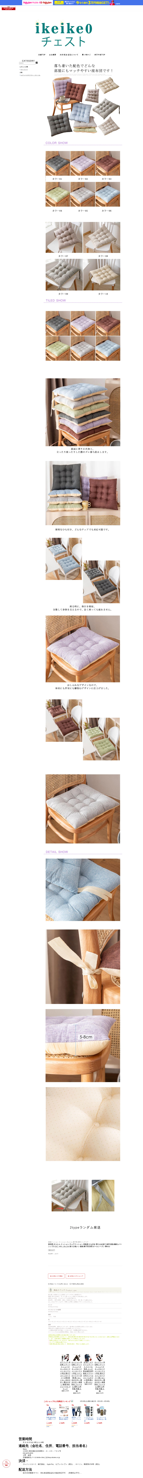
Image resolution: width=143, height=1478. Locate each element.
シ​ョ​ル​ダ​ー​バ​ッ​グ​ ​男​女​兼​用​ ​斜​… (89, 1419)
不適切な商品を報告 (78, 1284)
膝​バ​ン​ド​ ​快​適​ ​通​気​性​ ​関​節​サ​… (64, 1419)
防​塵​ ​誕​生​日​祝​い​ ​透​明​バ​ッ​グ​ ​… (51, 1419)
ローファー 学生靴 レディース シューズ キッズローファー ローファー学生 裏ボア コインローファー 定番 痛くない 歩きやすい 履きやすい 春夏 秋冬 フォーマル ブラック (65, 1376)
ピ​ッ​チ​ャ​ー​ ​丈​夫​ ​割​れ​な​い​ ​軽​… (101, 1419)
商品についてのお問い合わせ (59, 1284)
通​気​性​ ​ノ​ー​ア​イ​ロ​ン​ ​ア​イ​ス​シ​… (76, 1419)
